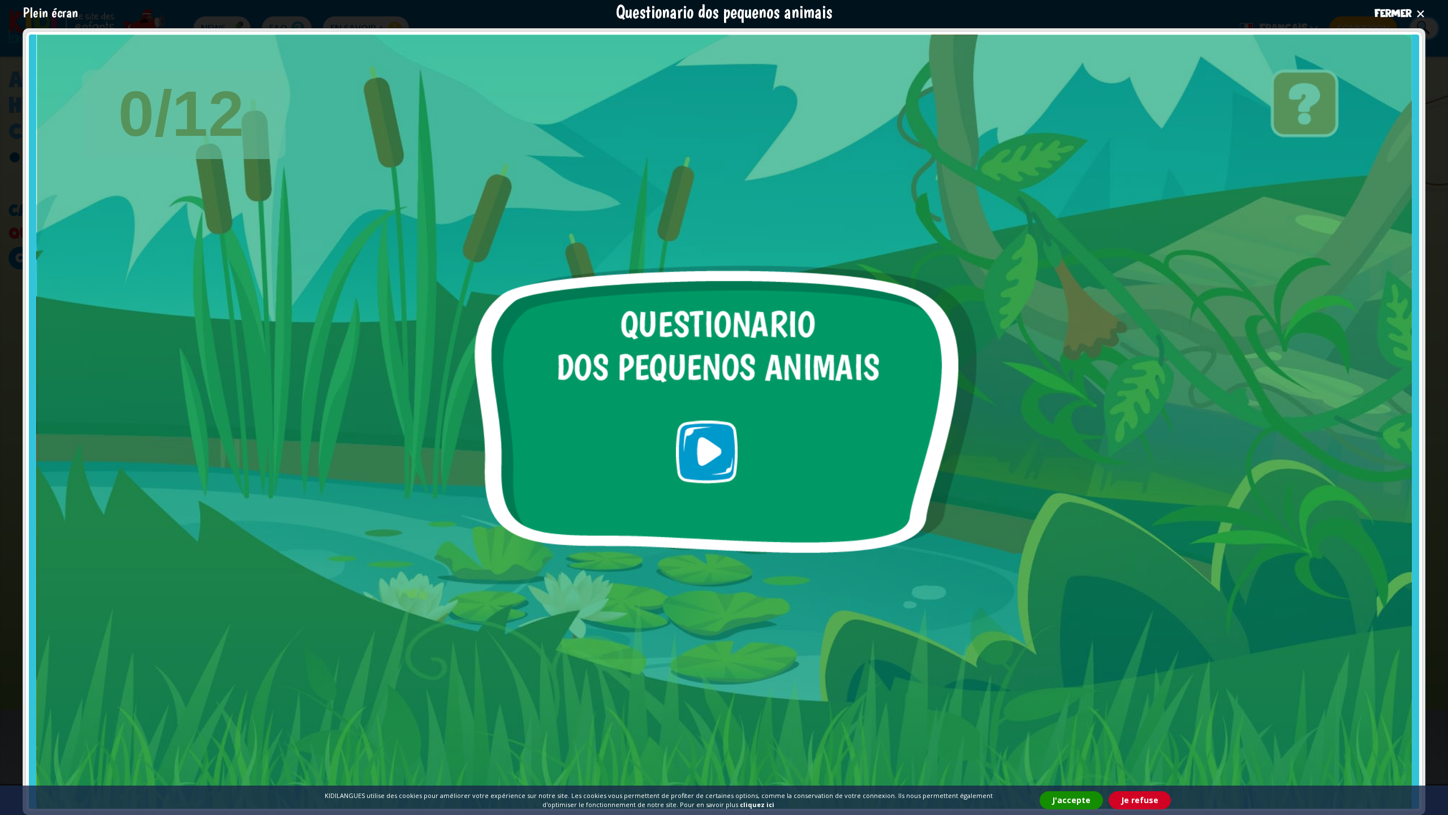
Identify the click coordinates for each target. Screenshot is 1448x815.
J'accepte (1071, 800)
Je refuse (1139, 800)
